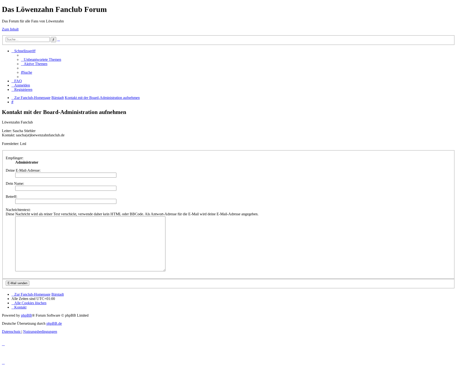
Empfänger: (14, 158)
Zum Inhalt (10, 29)
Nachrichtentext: (18, 210)
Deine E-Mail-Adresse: (23, 170)
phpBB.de (54, 323)
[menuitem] (41, 59)
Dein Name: (15, 183)
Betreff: (11, 197)
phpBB (26, 315)
